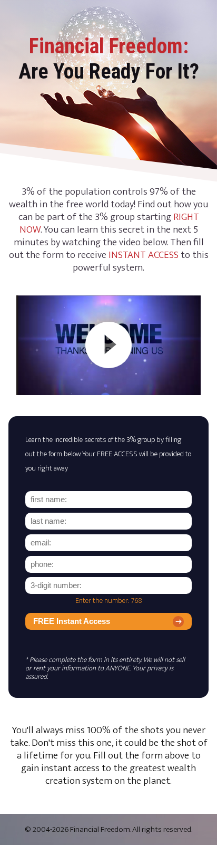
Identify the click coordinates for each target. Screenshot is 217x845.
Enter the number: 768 (108, 600)
